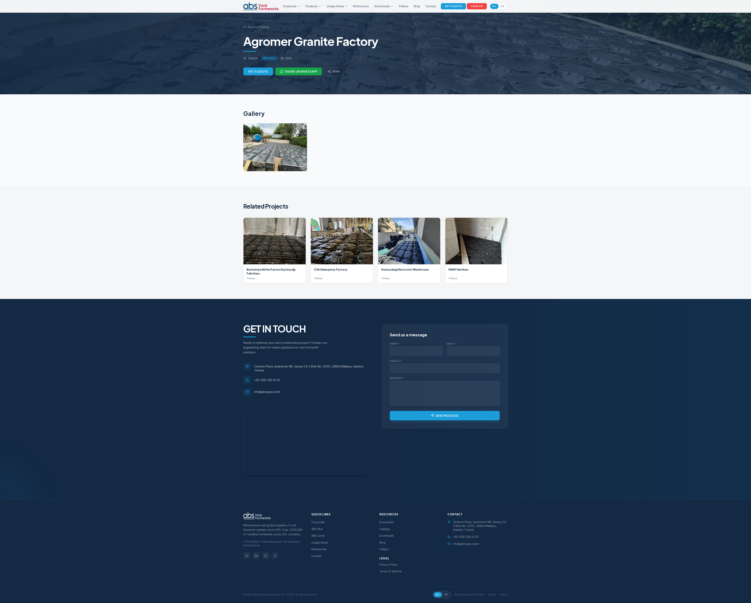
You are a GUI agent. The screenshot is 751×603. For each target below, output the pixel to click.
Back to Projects (258, 27)
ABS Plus (317, 529)
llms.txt (492, 594)
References (361, 6)
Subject (396, 360)
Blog (417, 6)
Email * (451, 343)
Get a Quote (453, 6)
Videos (403, 6)
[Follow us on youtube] (246, 555)
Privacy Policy (388, 564)
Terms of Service (390, 571)
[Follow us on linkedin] (256, 555)
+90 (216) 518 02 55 (267, 380)
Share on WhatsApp (301, 71)
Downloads (382, 6)
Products (311, 6)
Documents (386, 522)
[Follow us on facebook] (274, 555)
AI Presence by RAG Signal (469, 594)
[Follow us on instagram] (265, 555)
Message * (397, 378)
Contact (430, 6)
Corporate (289, 6)
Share (336, 71)
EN (494, 6)
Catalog (477, 6)
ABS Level (317, 535)
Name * (394, 343)
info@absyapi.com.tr (267, 391)
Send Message (447, 415)
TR (502, 6)
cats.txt (503, 594)
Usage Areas (335, 6)
